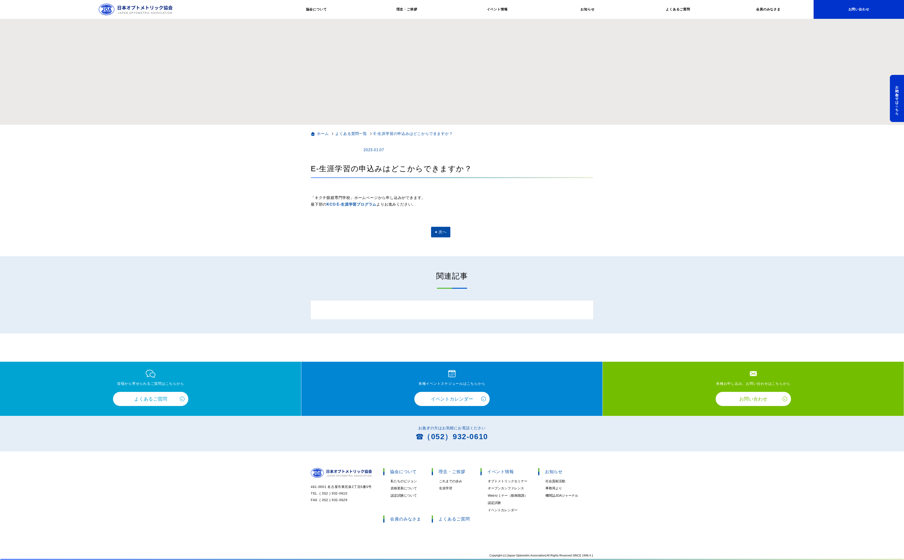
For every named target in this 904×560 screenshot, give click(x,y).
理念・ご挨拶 (406, 9)
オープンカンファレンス (506, 488)
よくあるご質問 (678, 9)
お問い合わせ (858, 9)
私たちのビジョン (404, 481)
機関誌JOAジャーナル (561, 495)
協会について (316, 9)
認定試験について (404, 495)
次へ (443, 232)
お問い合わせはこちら (897, 98)
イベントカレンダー (452, 399)
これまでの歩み (450, 481)
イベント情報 (497, 9)
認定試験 (494, 503)
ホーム (323, 134)
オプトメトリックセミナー (507, 481)
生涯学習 (445, 488)
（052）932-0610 (455, 436)
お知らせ (587, 9)
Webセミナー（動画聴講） (508, 495)
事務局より (553, 488)
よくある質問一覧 (351, 134)
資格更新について (404, 488)
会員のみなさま (768, 9)
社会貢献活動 (555, 481)
